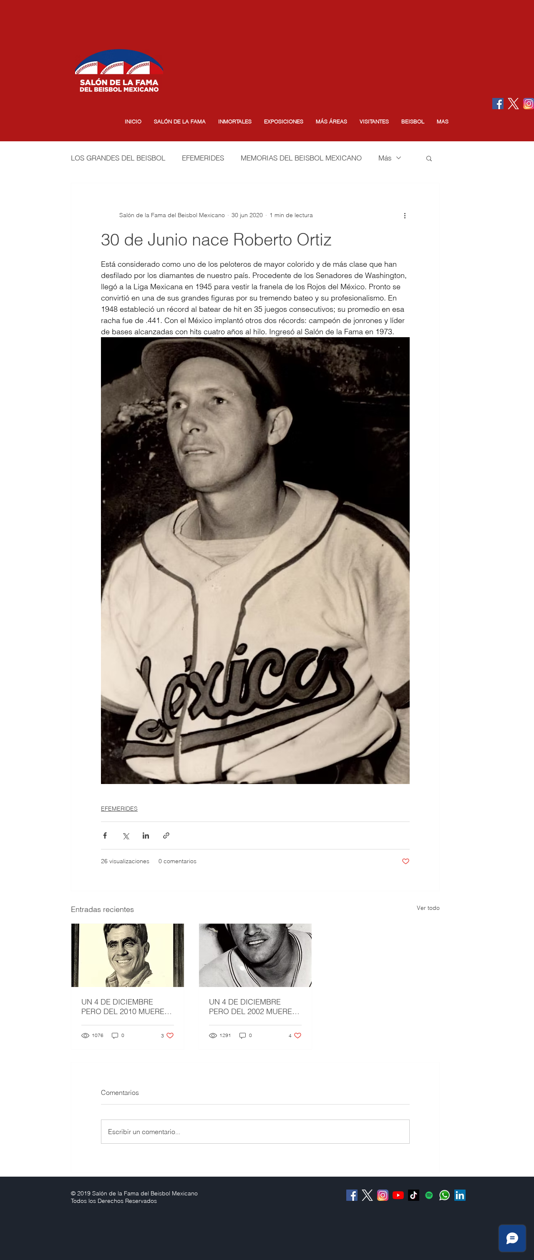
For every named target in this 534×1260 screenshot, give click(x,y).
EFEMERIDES (203, 157)
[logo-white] (513, 103)
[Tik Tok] (413, 1195)
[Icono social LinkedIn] (460, 1195)
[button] (180, 121)
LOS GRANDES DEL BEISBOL (118, 157)
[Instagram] (382, 1195)
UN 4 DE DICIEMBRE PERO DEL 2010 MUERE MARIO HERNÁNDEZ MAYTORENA (122, 1006)
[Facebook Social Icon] (498, 103)
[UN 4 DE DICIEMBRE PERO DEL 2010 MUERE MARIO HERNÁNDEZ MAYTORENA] (127, 955)
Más (385, 157)
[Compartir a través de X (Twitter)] (125, 835)
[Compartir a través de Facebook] (105, 835)
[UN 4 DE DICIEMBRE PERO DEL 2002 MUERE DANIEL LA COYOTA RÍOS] (255, 955)
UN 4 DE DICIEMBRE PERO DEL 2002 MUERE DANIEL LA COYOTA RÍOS (254, 1006)
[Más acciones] (405, 215)
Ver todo (428, 908)
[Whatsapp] (444, 1195)
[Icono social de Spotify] (429, 1195)
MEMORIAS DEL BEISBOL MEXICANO (301, 157)
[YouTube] (398, 1195)
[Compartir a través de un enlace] (166, 835)
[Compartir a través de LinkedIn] (146, 835)
